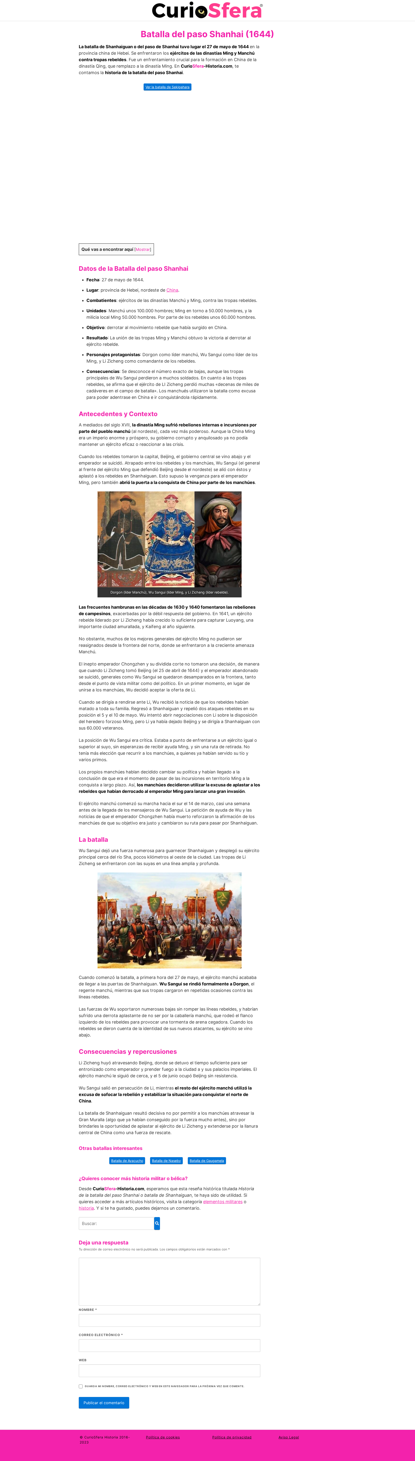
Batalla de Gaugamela (207, 1161)
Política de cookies (163, 1437)
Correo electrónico (101, 1335)
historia (86, 1208)
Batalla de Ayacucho (127, 1161)
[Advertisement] (170, 170)
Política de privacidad (232, 1437)
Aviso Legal (289, 1437)
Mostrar (143, 249)
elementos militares (223, 1201)
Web (83, 1360)
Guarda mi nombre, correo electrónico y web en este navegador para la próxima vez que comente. (164, 1386)
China (172, 290)
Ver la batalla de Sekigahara (167, 87)
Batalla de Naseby (166, 1161)
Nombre (88, 1310)
